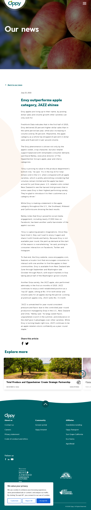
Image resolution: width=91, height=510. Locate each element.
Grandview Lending (74, 425)
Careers (8, 430)
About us (8, 420)
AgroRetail (70, 444)
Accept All (43, 501)
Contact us (9, 425)
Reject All (29, 501)
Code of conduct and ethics (16, 439)
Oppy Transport (72, 430)
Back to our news (14, 85)
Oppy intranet (41, 430)
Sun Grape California (74, 434)
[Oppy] (15, 4)
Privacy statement (12, 434)
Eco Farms (70, 439)
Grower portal (41, 425)
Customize (14, 501)
